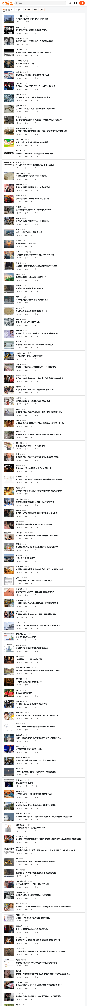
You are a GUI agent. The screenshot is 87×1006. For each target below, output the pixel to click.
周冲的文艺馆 (19, 780)
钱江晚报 (18, 971)
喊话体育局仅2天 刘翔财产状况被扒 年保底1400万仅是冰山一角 (40, 423)
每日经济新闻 (19, 600)
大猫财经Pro (19, 27)
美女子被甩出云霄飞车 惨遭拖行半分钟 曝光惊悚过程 (36, 805)
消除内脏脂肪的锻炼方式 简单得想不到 (30, 446)
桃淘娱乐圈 (19, 611)
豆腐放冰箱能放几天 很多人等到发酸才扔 (31, 176)
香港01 (18, 791)
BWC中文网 (19, 61)
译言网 (18, 409)
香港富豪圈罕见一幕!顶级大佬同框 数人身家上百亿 (35, 389)
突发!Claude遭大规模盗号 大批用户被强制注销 (33, 468)
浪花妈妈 (18, 544)
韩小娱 (18, 454)
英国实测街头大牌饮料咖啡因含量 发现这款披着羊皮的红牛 (38, 940)
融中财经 (18, 319)
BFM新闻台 (19, 892)
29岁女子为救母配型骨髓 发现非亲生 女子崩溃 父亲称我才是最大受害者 (43, 974)
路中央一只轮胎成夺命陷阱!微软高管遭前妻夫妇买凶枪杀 (37, 535)
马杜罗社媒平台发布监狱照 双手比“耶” (30, 828)
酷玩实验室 (19, 555)
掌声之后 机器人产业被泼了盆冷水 (29, 322)
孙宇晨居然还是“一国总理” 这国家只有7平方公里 (34, 794)
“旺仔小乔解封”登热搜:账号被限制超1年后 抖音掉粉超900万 (38, 738)
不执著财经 (19, 982)
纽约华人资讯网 (20, 758)
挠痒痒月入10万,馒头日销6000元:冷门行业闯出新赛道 (36, 367)
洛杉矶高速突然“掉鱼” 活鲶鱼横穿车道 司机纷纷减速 (35, 861)
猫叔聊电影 (19, 679)
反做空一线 (19, 746)
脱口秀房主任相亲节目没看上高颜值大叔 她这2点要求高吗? (38, 547)
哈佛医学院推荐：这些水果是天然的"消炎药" (33, 198)
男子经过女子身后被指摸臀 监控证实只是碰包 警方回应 (36, 513)
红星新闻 (18, 375)
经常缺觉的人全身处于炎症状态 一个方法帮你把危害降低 (37, 333)
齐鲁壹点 (18, 432)
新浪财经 (18, 387)
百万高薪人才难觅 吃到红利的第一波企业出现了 (34, 97)
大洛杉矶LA (19, 72)
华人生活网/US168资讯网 (23, 668)
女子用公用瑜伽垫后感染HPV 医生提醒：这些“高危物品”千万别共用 (41, 131)
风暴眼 (18, 274)
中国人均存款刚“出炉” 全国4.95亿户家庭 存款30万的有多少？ (39, 985)
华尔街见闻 (19, 477)
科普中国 (18, 645)
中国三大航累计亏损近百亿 (26, 243)
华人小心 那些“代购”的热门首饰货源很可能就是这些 (35, 108)
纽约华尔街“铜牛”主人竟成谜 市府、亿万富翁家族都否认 (37, 760)
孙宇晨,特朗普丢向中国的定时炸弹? (29, 749)
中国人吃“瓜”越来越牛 (24, 693)
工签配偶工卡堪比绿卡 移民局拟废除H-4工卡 (32, 75)
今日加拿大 (19, 184)
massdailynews (20, 353)
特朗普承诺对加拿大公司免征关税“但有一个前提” (34, 580)
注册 (81, 3)
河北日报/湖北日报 (21, 881)
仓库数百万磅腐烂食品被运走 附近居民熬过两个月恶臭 (36, 266)
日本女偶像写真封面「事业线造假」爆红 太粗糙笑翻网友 (37, 715)
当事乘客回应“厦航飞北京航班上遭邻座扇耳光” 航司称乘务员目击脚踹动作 (44, 816)
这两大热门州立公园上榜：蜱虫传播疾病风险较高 (34, 344)
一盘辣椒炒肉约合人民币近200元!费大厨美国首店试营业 (37, 603)
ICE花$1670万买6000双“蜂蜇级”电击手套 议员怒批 (35, 165)
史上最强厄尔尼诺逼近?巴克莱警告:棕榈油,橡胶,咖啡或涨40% (39, 479)
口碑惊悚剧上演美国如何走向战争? (29, 682)
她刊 (17, 656)
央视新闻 (18, 398)
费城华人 (18, 297)
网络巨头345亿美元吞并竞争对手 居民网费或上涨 (34, 153)
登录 (75, 3)
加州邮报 (18, 151)
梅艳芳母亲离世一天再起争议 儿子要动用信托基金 (34, 41)
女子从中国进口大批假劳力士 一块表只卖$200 (33, 221)
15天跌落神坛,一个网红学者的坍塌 (29, 659)
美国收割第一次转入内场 (25, 63)
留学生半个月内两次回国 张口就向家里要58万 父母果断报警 (38, 996)
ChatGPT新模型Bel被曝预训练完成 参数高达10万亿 (35, 726)
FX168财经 (19, 16)
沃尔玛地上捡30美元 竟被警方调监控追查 (31, 704)
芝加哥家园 (19, 106)
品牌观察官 (19, 926)
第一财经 (18, 95)
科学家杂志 (19, 196)
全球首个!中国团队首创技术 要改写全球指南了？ (34, 918)
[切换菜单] (4, 12)
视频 (35, 10)
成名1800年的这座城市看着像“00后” (29, 232)
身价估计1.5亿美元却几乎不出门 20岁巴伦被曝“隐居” (36, 86)
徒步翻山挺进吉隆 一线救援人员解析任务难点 (33, 401)
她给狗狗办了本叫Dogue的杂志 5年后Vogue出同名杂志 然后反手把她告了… (45, 906)
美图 (41, 10)
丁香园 (18, 915)
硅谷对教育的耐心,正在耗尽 (26, 637)
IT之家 (18, 488)
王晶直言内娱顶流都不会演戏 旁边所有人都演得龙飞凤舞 (37, 457)
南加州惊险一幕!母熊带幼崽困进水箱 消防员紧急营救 (36, 873)
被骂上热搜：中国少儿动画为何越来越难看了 (33, 142)
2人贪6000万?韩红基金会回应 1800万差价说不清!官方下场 (38, 625)
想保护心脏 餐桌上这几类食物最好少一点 (31, 311)
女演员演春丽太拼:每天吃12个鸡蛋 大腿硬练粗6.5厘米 (36, 614)
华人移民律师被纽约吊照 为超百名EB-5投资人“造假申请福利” (39, 120)
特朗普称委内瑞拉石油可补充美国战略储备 (32, 19)
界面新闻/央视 (20, 825)
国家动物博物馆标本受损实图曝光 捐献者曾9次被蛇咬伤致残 (38, 434)
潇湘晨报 (18, 510)
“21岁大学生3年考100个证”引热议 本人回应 (32, 884)
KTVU (17, 162)
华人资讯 (18, 117)
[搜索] (70, 3)
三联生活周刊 (19, 140)
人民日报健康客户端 (21, 128)
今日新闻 (27, 10)
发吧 (17, 769)
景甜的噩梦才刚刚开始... (25, 783)
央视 (17, 994)
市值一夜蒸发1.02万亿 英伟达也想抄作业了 (32, 929)
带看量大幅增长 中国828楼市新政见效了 (31, 277)
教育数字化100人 (21, 634)
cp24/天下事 (19, 578)
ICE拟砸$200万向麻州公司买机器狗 (29, 356)
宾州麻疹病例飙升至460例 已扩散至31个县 (32, 300)
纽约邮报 (18, 803)
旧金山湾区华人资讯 (21, 533)
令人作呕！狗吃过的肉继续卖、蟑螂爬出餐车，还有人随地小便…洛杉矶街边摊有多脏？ (49, 839)
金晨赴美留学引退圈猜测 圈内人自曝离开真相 (33, 187)
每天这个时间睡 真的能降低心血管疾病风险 (32, 648)
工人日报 (18, 364)
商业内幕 (18, 847)
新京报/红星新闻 (20, 814)
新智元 (18, 465)
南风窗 (18, 229)
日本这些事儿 (19, 713)
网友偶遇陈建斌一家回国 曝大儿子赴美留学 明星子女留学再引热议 (41, 951)
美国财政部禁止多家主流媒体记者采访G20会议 (33, 52)
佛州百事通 (19, 589)
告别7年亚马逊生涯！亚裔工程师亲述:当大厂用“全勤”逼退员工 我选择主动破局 (45, 850)
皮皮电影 (18, 420)
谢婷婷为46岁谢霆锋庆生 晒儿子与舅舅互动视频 (34, 524)
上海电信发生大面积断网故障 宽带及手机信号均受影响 (36, 962)
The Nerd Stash (20, 252)
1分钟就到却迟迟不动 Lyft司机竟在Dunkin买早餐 (35, 255)
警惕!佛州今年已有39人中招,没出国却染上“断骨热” (35, 592)
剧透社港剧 (19, 38)
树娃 (17, 522)
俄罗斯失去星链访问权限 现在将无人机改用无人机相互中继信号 (40, 569)
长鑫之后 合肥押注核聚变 (25, 558)
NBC (17, 308)
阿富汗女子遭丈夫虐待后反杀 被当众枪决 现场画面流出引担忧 (39, 412)
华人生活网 (19, 83)
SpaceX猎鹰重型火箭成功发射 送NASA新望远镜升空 (36, 771)
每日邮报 (18, 937)
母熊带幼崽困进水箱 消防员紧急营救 (29, 288)
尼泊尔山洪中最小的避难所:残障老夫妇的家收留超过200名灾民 (39, 378)
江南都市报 (19, 735)
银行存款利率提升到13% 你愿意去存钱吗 (31, 30)
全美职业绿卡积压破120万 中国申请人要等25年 (33, 210)
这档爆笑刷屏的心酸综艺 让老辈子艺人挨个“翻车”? (35, 502)
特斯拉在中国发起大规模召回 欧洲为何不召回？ (34, 895)
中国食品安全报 (20, 173)
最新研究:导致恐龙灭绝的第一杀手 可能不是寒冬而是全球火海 (39, 491)
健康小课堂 (19, 443)
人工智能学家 (19, 566)
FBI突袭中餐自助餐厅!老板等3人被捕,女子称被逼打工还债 (38, 670)
